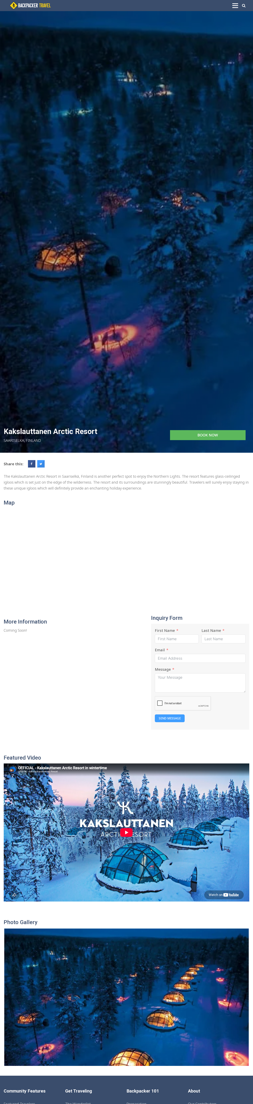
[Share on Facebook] (31, 466)
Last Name (211, 630)
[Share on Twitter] (41, 466)
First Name (165, 630)
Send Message (170, 718)
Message (163, 669)
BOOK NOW (207, 435)
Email (160, 649)
